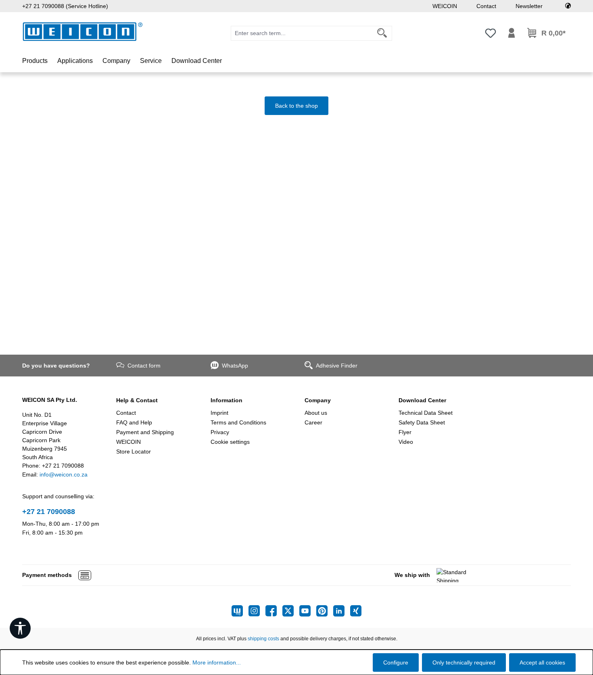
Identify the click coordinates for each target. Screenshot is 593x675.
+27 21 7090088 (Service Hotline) (65, 6)
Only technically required (463, 662)
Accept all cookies (542, 662)
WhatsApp (235, 365)
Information (226, 400)
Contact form (144, 365)
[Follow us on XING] (355, 610)
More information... (216, 662)
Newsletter (529, 6)
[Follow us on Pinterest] (324, 610)
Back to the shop (296, 105)
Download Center (422, 400)
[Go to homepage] (82, 32)
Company (318, 400)
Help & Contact (137, 400)
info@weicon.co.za (64, 474)
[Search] (382, 33)
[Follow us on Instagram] (256, 610)
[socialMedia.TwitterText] (290, 610)
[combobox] (302, 33)
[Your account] (511, 33)
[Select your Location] (568, 6)
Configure (395, 662)
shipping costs (263, 639)
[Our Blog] (240, 610)
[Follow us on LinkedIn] (341, 610)
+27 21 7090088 (48, 512)
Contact (486, 6)
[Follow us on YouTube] (307, 610)
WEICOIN (444, 6)
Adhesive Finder (336, 365)
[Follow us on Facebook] (273, 610)
